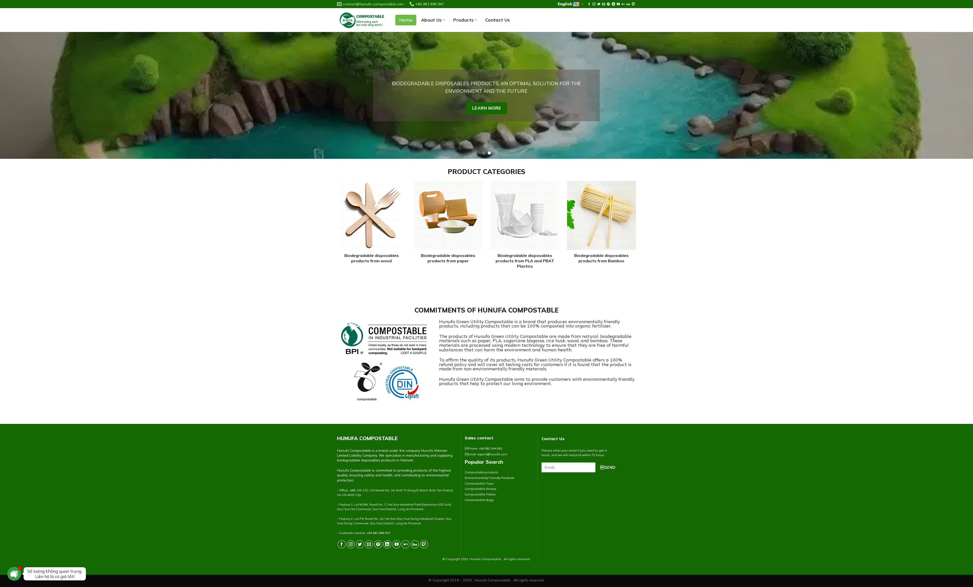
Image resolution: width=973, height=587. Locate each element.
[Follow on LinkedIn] (613, 4)
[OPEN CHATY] (14, 574)
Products (463, 20)
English (565, 4)
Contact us (497, 20)
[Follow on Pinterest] (608, 4)
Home (405, 20)
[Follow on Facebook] (589, 4)
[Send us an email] (603, 4)
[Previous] (25, 95)
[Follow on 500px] (628, 4)
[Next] (947, 95)
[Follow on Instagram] (593, 4)
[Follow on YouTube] (618, 4)
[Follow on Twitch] (633, 4)
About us (431, 20)
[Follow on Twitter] (598, 4)
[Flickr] (623, 4)
